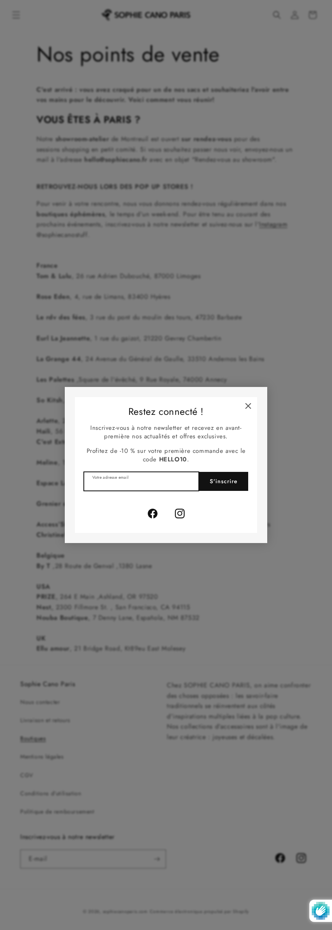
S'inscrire (224, 481)
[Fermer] (248, 406)
